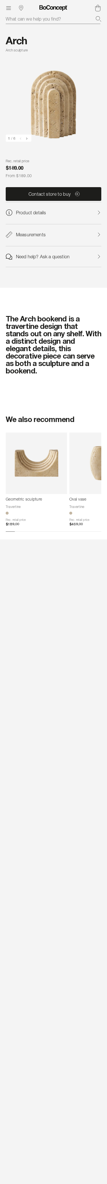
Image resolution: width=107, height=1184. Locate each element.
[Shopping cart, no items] (98, 8)
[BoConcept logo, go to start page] (53, 8)
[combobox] (53, 19)
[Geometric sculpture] (36, 463)
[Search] (98, 19)
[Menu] (8, 8)
